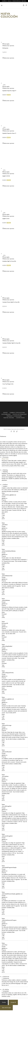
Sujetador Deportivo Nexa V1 (9, 133)
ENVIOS (5, 412)
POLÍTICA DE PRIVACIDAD (20, 414)
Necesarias (5, 457)
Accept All (13, 1002)
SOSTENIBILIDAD (6, 414)
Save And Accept (6, 1007)
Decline (4, 1002)
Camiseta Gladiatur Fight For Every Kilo (11, 343)
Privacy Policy (23, 1040)
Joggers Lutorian (6, 176)
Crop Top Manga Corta (7, 384)
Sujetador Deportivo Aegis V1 (9, 90)
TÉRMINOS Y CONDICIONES (14, 416)
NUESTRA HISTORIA (8, 418)
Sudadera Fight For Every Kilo (9, 261)
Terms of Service (6, 1041)
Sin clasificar (6, 989)
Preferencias (6, 976)
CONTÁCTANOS (20, 418)
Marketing (5, 470)
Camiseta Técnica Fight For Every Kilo (11, 302)
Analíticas (5, 484)
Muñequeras (5, 48)
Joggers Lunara (5, 218)
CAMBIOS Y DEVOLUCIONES (17, 412)
